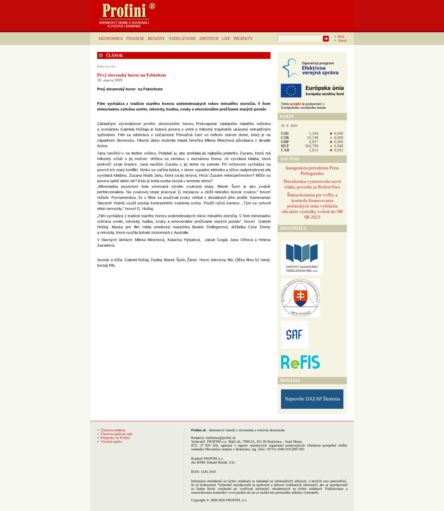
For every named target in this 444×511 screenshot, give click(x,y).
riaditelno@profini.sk (221, 438)
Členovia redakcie (113, 430)
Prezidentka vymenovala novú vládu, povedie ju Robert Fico (312, 184)
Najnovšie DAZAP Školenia (312, 399)
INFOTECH (209, 38)
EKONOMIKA (111, 38)
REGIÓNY (156, 38)
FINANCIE (135, 38)
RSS (341, 36)
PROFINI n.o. (217, 441)
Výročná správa (111, 441)
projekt (295, 104)
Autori (342, 40)
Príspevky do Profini (115, 438)
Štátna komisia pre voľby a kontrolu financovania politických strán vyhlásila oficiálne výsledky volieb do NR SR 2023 (312, 206)
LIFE (226, 38)
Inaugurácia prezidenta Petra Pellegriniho (312, 170)
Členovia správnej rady (117, 434)
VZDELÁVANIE (182, 38)
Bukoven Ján (106, 66)
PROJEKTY (243, 38)
